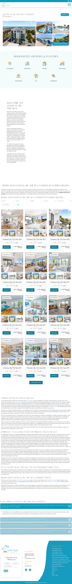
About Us (54, 568)
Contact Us (54, 569)
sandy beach (17, 402)
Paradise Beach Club (57, 550)
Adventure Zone (52, 406)
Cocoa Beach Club (56, 548)
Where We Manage (57, 564)
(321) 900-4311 (28, 566)
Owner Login (55, 575)
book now (6, 247)
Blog (53, 573)
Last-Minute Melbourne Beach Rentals (61, 561)
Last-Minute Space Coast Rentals (60, 562)
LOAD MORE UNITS (36, 382)
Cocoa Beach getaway (22, 480)
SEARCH (64, 14)
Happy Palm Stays (51, 480)
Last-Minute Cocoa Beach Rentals (60, 559)
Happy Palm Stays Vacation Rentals (38, 582)
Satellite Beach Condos (57, 553)
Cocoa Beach (6, 211)
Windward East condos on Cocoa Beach (50, 481)
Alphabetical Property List (58, 566)
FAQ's (53, 571)
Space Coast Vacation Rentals (59, 555)
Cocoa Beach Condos (57, 552)
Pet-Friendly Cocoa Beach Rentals (60, 557)
